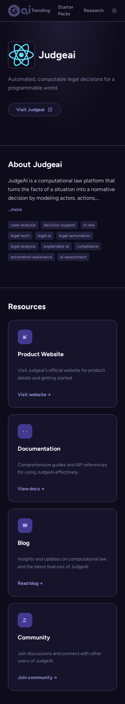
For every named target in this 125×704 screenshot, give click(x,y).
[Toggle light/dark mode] (114, 10)
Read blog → (30, 583)
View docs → (31, 489)
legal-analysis (23, 246)
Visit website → (34, 394)
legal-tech (20, 235)
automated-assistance (31, 257)
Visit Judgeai (30, 110)
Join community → (37, 677)
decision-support (59, 225)
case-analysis (23, 225)
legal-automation (74, 235)
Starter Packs (65, 10)
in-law (89, 225)
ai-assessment (73, 257)
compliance (87, 246)
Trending (40, 10)
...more (15, 209)
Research (94, 10)
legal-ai (44, 235)
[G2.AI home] (19, 11)
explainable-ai (56, 246)
